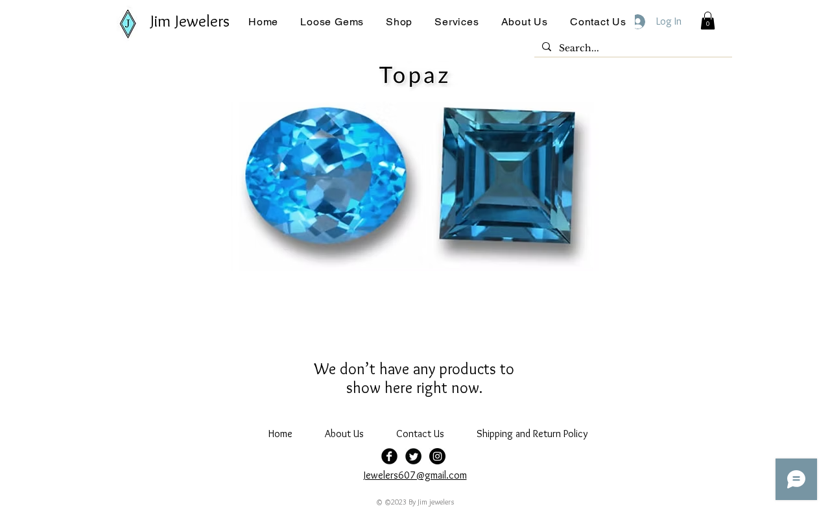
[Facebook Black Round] (389, 456)
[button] (332, 21)
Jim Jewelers (190, 20)
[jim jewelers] (437, 456)
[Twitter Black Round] (413, 456)
